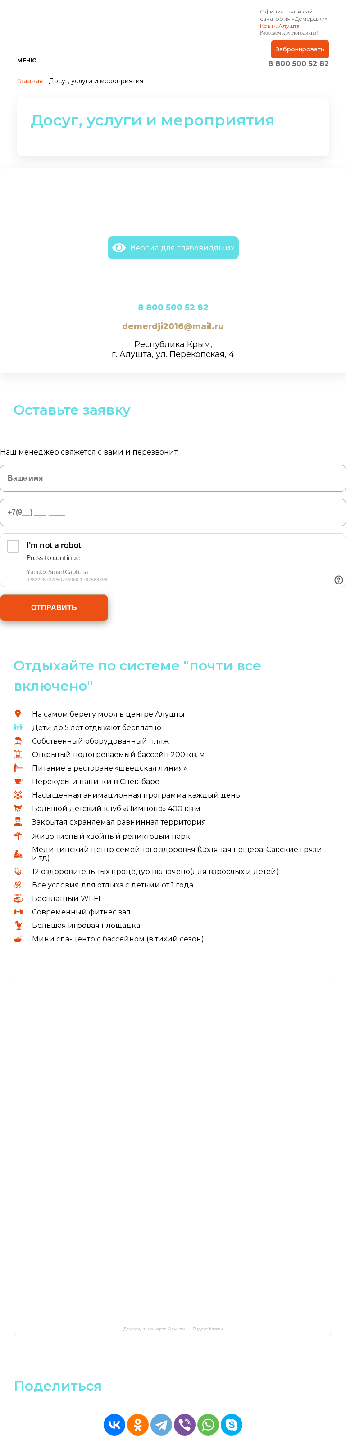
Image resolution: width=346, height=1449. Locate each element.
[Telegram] (161, 1425)
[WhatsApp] (208, 1425)
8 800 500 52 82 (298, 63)
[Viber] (185, 1425)
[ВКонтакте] (114, 1425)
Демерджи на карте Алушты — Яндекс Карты (173, 1328)
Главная (30, 81)
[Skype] (231, 1425)
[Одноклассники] (138, 1425)
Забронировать (300, 49)
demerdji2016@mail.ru (173, 326)
